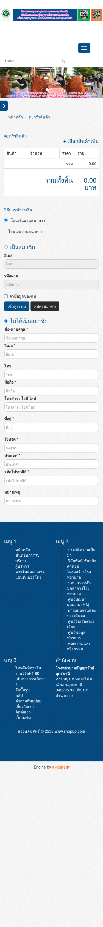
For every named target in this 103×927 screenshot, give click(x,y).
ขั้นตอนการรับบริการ (27, 557)
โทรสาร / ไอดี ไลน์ (20, 398)
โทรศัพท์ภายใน (28, 667)
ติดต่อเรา (23, 712)
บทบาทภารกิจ (79, 582)
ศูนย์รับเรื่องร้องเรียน (80, 623)
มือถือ (10, 382)
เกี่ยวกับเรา (24, 706)
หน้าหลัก (15, 117)
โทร (7, 365)
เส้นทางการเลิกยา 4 (30, 681)
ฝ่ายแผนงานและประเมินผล (81, 612)
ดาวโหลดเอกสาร (29, 571)
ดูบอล (51, 24)
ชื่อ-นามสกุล (16, 329)
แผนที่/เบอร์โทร (28, 577)
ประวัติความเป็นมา (81, 552)
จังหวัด (11, 439)
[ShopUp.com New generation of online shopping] (60, 767)
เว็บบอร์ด (23, 717)
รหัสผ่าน (11, 275)
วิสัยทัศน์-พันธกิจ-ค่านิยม (82, 563)
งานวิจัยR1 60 (27, 673)
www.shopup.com (70, 731)
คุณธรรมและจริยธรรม (79, 645)
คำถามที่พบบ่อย (28, 701)
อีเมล (8, 255)
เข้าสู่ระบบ (17, 306)
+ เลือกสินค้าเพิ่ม (81, 140)
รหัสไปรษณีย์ (16, 471)
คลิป (19, 695)
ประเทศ (12, 455)
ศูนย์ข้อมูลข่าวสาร (76, 634)
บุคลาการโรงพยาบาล (78, 590)
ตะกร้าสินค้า (39, 117)
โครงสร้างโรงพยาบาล (79, 574)
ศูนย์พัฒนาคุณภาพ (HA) (78, 601)
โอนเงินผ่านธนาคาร (27, 220)
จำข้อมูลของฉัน (23, 296)
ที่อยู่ (9, 418)
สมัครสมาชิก (45, 306)
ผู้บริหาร (22, 566)
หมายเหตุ (12, 492)
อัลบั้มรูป (22, 689)
